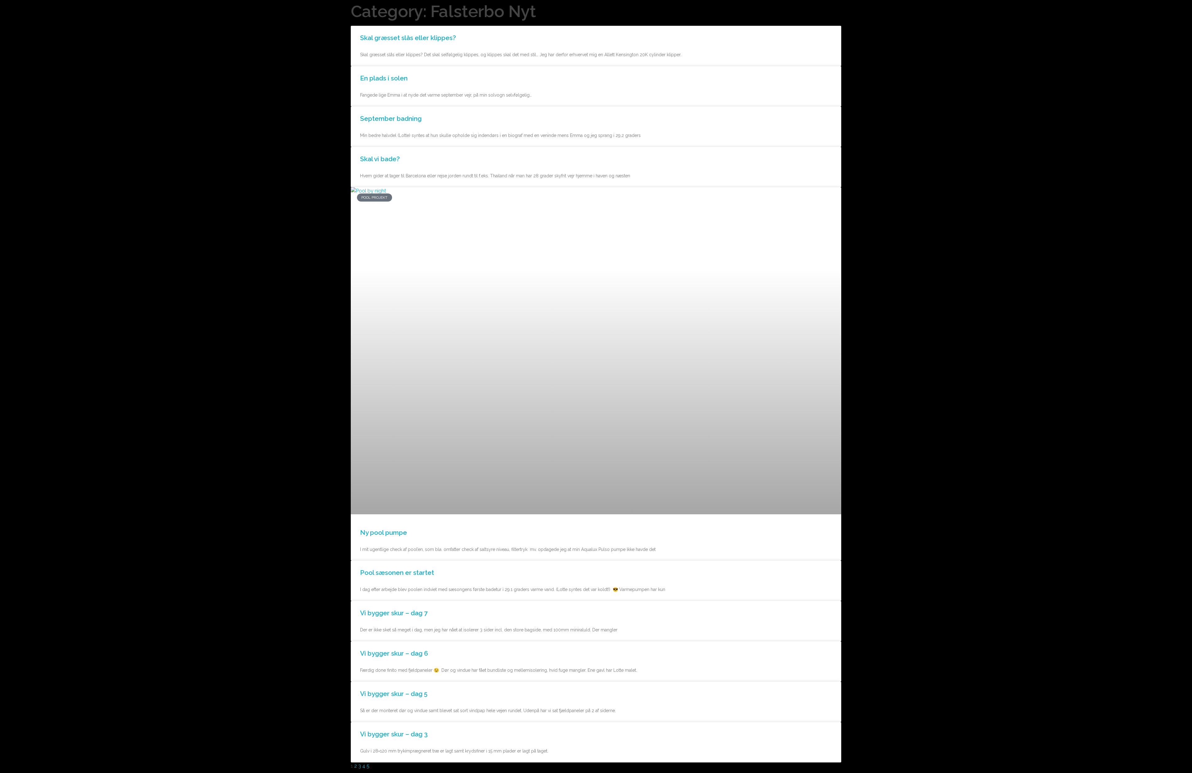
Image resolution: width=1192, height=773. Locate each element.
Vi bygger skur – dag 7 (394, 613)
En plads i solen (384, 78)
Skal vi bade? (380, 159)
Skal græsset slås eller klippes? (408, 38)
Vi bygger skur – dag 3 (394, 734)
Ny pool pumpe (383, 532)
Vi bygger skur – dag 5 (393, 694)
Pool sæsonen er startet (397, 572)
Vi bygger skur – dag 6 (394, 653)
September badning (391, 118)
